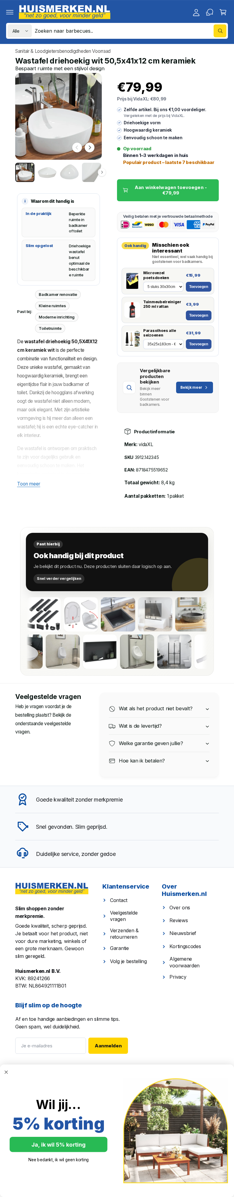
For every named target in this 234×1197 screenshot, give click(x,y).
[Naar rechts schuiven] (89, 147)
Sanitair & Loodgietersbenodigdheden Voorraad (63, 51)
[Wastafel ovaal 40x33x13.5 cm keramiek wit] (51, 652)
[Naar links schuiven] (77, 147)
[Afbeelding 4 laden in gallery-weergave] (91, 172)
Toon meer (28, 484)
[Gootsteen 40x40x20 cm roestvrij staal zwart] (96, 614)
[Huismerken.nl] (51, 888)
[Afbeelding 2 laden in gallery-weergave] (47, 172)
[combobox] (130, 31)
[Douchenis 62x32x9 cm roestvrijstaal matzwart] (125, 652)
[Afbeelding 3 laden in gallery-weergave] (69, 172)
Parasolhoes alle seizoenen (159, 333)
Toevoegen (198, 287)
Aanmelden (108, 1046)
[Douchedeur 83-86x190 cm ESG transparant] (199, 652)
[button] (9, 12)
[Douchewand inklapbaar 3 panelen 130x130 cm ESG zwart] (133, 614)
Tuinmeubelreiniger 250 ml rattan (162, 304)
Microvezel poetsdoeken (156, 275)
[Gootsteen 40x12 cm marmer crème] (207, 614)
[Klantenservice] (209, 12)
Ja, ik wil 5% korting (58, 1144)
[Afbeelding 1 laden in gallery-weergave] (24, 172)
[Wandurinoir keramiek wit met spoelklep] (88, 652)
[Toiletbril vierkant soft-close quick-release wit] (59, 614)
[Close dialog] (6, 1072)
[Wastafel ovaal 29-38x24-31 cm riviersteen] (170, 614)
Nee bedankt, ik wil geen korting (58, 1159)
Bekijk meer (191, 387)
